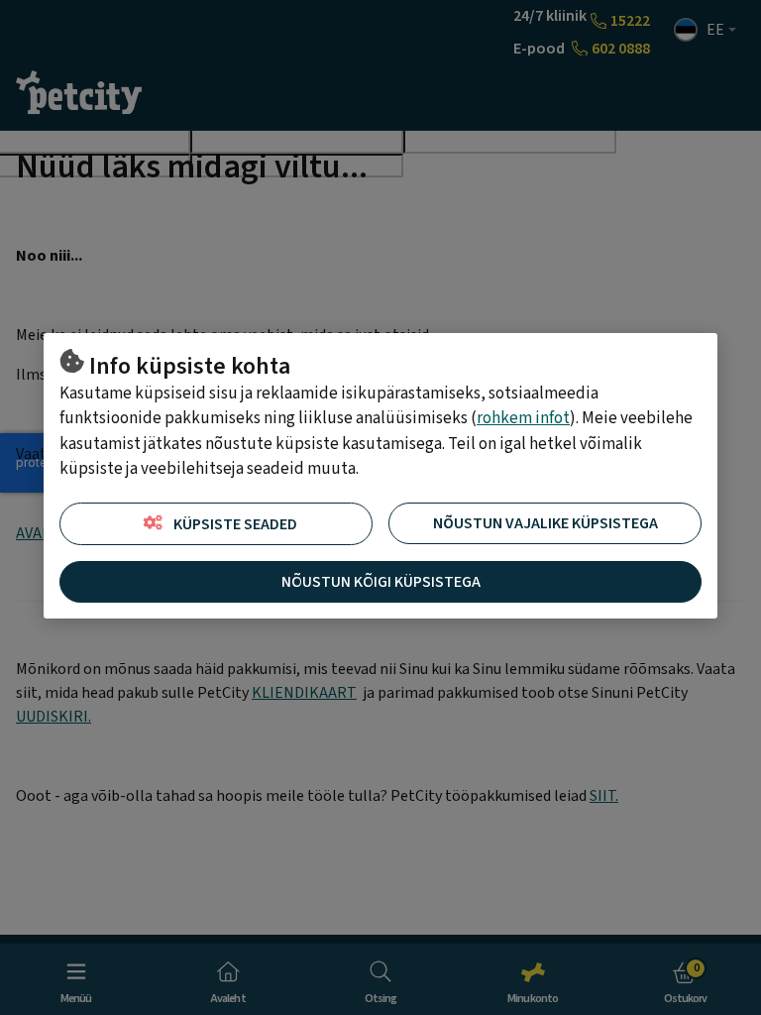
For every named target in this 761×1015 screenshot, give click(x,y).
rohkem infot (523, 418)
